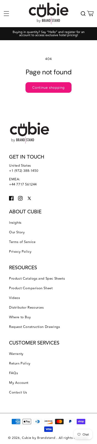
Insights (15, 222)
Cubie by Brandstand (39, 437)
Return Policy (19, 363)
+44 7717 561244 (23, 184)
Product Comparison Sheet (31, 288)
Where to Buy (20, 317)
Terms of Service (22, 242)
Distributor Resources (26, 307)
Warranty (16, 353)
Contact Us (18, 392)
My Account (18, 382)
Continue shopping (48, 88)
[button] (6, 13)
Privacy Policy (20, 251)
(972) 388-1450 (26, 170)
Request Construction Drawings (34, 326)
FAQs (13, 373)
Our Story (17, 232)
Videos (14, 297)
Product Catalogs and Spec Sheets (37, 278)
